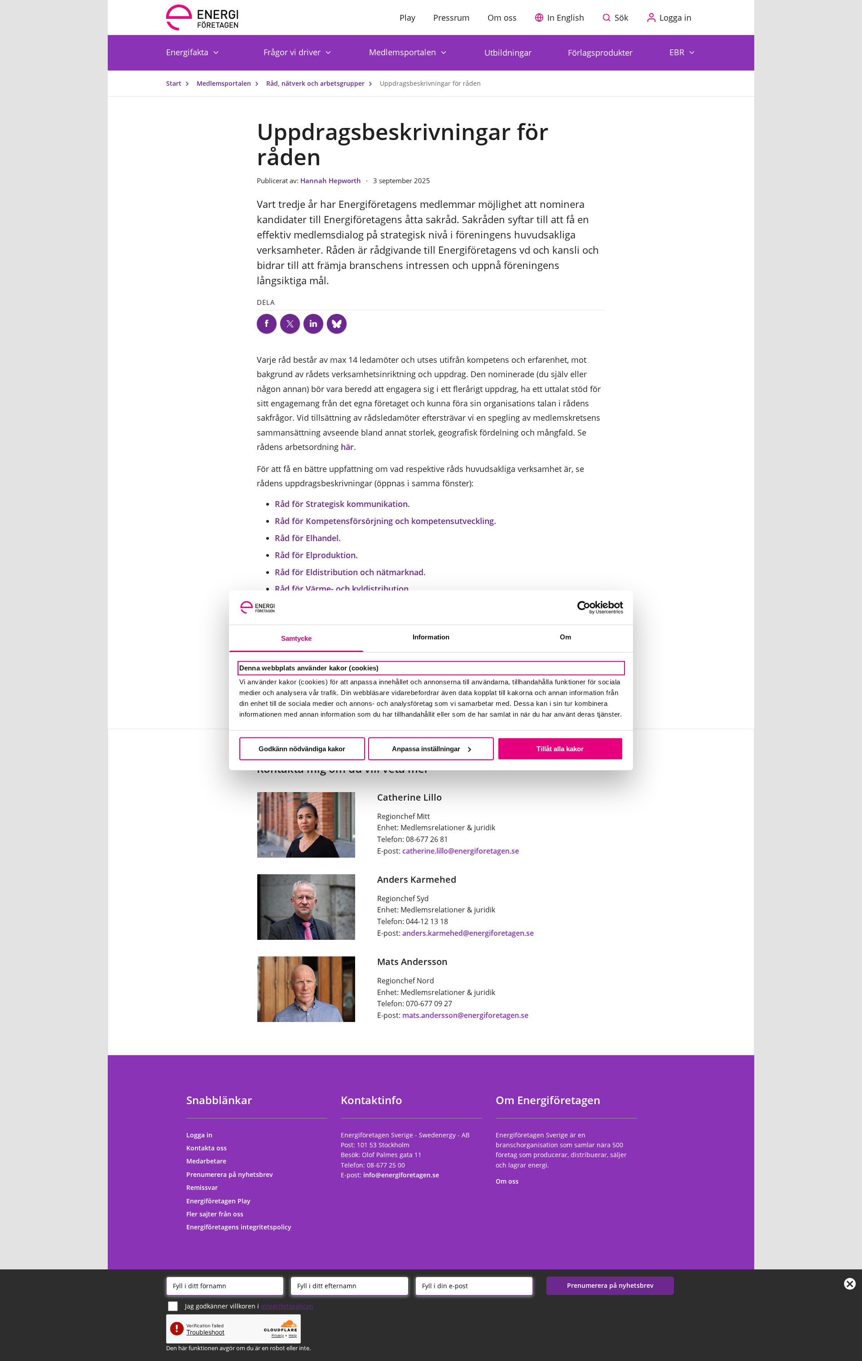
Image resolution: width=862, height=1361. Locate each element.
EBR (677, 52)
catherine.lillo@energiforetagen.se (460, 851)
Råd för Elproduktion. (316, 555)
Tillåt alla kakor (560, 749)
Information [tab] (431, 637)
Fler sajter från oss (215, 1214)
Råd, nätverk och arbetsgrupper (316, 83)
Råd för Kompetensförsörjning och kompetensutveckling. (385, 520)
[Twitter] (290, 324)
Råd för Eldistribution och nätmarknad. (350, 572)
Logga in (200, 1135)
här (347, 446)
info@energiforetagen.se (401, 1175)
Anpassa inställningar (426, 749)
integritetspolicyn (287, 1306)
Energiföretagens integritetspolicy (239, 1227)
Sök (621, 17)
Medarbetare (207, 1161)
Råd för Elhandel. (308, 538)
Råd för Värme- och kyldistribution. (343, 588)
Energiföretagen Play (219, 1201)
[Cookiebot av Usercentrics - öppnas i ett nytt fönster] (584, 607)
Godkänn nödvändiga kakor (302, 749)
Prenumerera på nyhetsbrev (230, 1174)
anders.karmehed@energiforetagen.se (468, 933)
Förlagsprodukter (600, 52)
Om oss (508, 1181)
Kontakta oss (207, 1148)
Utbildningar (508, 52)
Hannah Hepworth (331, 180)
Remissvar (203, 1187)
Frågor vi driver (293, 52)
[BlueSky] (337, 324)
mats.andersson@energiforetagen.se (465, 1015)
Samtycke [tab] (296, 638)
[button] (561, 17)
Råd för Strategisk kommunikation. (342, 503)
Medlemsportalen (403, 52)
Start (174, 83)
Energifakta (188, 52)
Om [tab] (565, 637)
